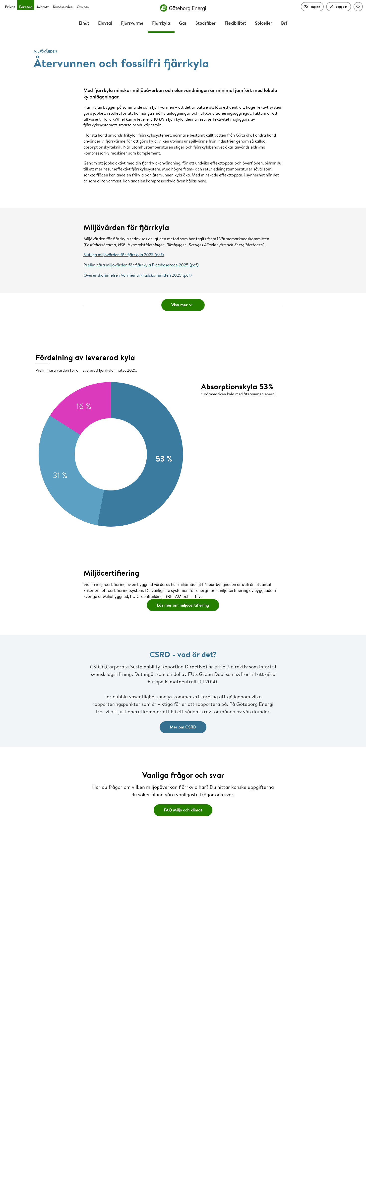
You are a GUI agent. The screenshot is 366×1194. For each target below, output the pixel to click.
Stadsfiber (205, 23)
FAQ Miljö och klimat (183, 810)
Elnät (84, 23)
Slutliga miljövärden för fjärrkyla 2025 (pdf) (123, 254)
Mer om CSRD (183, 727)
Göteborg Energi (183, 8)
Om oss (83, 6)
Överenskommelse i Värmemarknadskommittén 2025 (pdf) (137, 275)
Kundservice (63, 6)
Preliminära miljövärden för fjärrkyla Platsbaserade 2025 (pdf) (141, 265)
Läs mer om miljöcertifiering (183, 605)
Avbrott (42, 6)
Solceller (263, 23)
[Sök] (358, 6)
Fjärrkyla (161, 23)
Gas (182, 23)
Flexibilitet (235, 23)
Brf (284, 23)
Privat (10, 6)
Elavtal (105, 23)
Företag (25, 6)
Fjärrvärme (132, 23)
